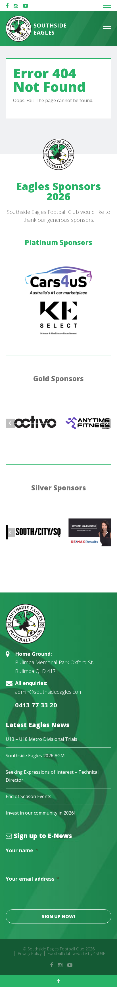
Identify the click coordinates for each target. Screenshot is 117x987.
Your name (22, 850)
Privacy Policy (29, 953)
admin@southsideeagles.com (49, 691)
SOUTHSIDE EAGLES (49, 29)
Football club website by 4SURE (76, 953)
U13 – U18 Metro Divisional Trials (41, 739)
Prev (10, 423)
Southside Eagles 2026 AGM (35, 755)
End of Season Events (28, 796)
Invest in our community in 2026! (40, 813)
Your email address (32, 879)
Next (106, 423)
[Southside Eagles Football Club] (58, 624)
